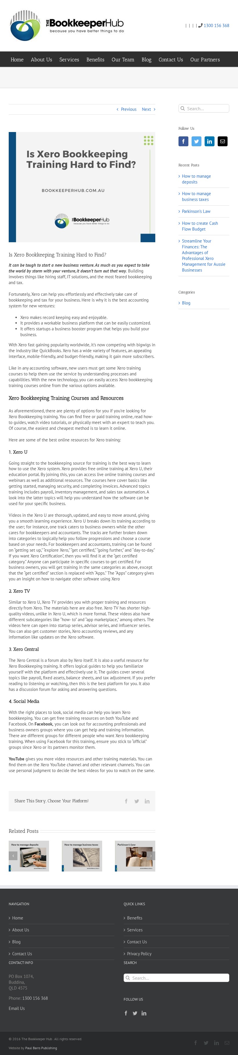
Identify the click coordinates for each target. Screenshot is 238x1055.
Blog (186, 303)
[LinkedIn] (209, 141)
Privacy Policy (139, 953)
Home (17, 918)
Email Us (17, 1008)
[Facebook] (183, 141)
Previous (128, 109)
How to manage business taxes (196, 196)
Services (135, 930)
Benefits (134, 918)
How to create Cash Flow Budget (200, 226)
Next (146, 109)
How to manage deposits (196, 179)
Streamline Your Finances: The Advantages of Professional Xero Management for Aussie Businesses (204, 255)
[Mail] (223, 141)
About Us (20, 930)
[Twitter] (196, 141)
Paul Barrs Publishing (41, 1048)
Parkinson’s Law (196, 211)
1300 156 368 (216, 25)
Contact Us (22, 953)
